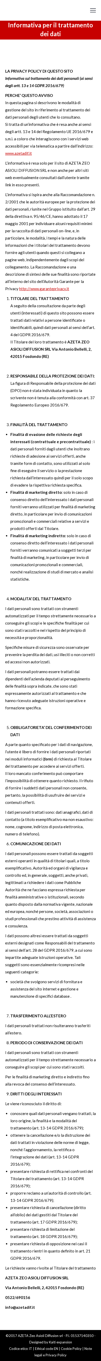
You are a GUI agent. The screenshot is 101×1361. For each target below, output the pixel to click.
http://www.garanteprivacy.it (44, 288)
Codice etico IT (20, 1349)
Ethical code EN (46, 1349)
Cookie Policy (71, 1349)
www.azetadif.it (18, 153)
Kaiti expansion (60, 1342)
